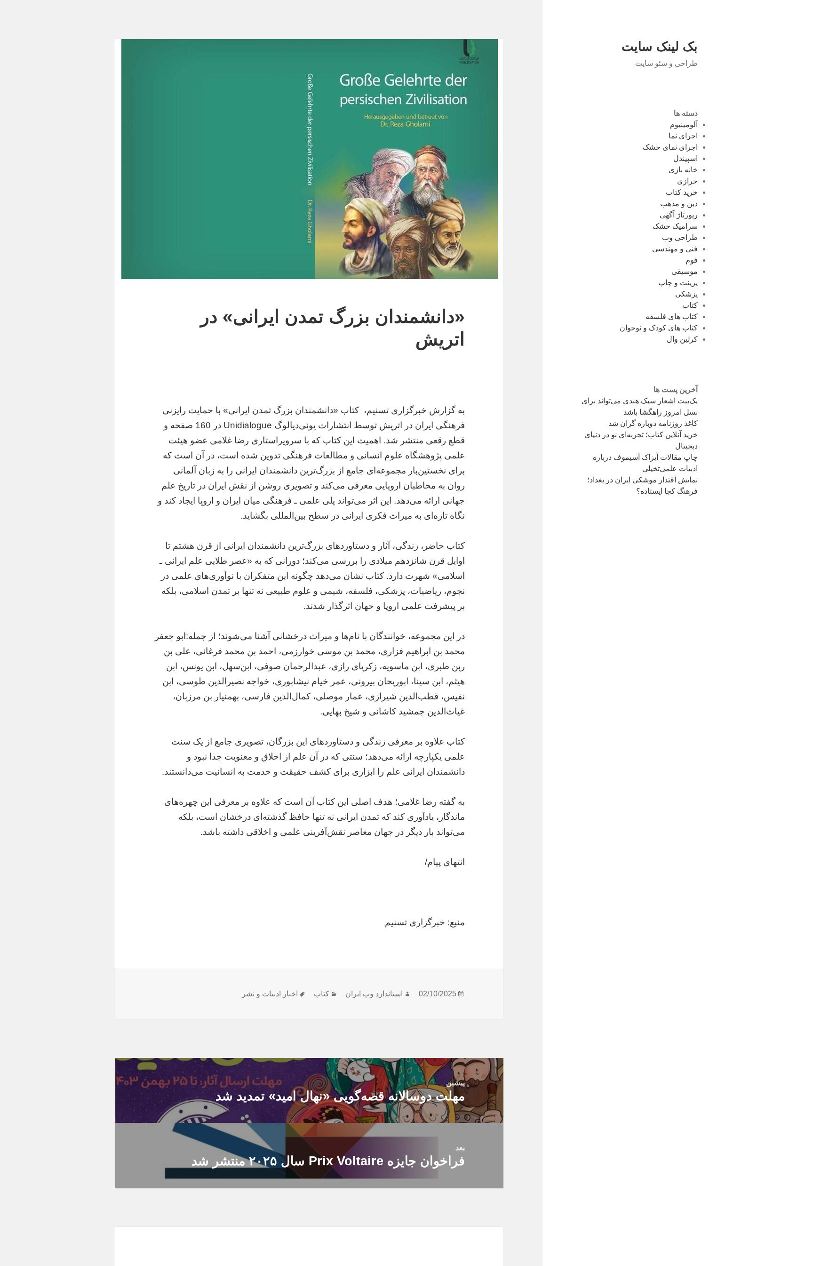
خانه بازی (683, 170)
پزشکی (686, 294)
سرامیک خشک (675, 226)
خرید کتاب (682, 192)
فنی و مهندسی (675, 249)
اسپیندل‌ (685, 158)
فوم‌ (691, 260)
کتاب (690, 305)
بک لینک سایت (660, 47)
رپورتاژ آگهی (679, 215)
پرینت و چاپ (678, 283)
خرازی (687, 181)
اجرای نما (683, 136)
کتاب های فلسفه (672, 316)
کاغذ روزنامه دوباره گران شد (653, 423)
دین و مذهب (679, 204)
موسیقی (684, 271)
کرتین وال (682, 339)
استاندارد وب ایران (374, 994)
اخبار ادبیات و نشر (270, 994)
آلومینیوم (684, 124)
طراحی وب (680, 237)
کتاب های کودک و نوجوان (659, 328)
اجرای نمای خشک (670, 147)
